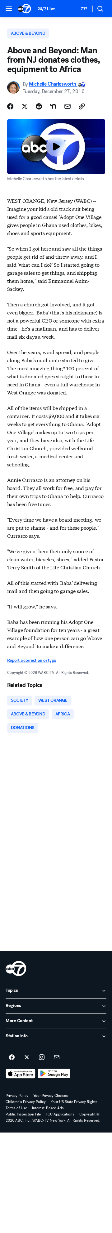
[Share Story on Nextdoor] (53, 106)
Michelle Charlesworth (53, 84)
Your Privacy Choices (50, 1095)
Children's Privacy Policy (26, 1102)
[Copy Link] (82, 106)
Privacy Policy (17, 1095)
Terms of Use (16, 1108)
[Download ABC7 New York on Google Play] (54, 1074)
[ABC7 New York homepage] (24, 9)
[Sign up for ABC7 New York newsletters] (56, 1057)
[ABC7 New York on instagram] (41, 1057)
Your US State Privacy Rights (74, 1102)
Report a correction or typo (31, 660)
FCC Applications (60, 1114)
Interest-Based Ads (48, 1108)
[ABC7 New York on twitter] (27, 1057)
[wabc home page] (16, 968)
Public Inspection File (23, 1114)
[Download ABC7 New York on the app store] (20, 1074)
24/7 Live (46, 9)
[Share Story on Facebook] (10, 106)
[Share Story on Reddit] (39, 106)
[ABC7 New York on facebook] (12, 1057)
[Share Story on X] (24, 106)
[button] (8, 8)
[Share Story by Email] (67, 106)
